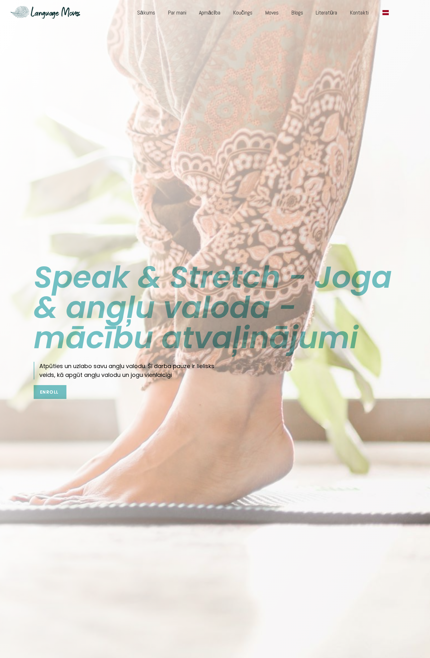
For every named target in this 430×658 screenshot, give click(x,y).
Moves (272, 12)
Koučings (242, 12)
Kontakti (359, 12)
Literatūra (326, 12)
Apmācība (209, 12)
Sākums (146, 12)
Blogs (297, 12)
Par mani (177, 12)
